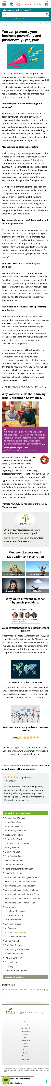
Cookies (25, 1053)
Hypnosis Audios (26, 1031)
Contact (25, 1046)
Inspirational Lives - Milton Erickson (21, 890)
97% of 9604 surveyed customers (20, 765)
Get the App (25, 1059)
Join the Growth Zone (14, 537)
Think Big (9, 966)
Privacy (25, 1050)
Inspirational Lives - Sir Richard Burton (22, 898)
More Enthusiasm (13, 920)
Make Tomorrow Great (15, 915)
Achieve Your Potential (15, 818)
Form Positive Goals (14, 856)
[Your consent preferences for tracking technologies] (46, 1081)
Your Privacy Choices (20, 1078)
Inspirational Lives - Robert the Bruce (22, 894)
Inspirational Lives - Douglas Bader (21, 877)
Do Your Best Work (13, 839)
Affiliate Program (25, 1040)
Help (25, 1043)
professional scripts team (24, 619)
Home (25, 1022)
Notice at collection (12, 1083)
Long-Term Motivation (15, 911)
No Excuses (10, 928)
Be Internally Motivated (15, 831)
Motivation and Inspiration (17, 813)
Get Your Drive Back (14, 860)
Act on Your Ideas (13, 822)
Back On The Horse (14, 826)
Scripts (25, 1034)
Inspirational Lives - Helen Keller (20, 886)
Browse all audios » (14, 977)
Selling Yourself (12, 941)
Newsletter (25, 1056)
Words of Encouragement (16, 970)
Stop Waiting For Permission (18, 949)
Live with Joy (11, 907)
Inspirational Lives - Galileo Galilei (20, 881)
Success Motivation (14, 953)
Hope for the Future (14, 873)
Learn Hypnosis (25, 1028)
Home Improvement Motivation (19, 869)
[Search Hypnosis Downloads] (47, 14)
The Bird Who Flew (13, 958)
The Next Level (12, 962)
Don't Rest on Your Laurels (17, 843)
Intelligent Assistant (17, 19)
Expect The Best (12, 852)
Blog (25, 1037)
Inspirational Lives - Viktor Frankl (20, 903)
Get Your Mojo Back (14, 864)
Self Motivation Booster (15, 937)
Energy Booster (12, 847)
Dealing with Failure (14, 835)
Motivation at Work (13, 924)
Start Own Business (14, 945)
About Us (25, 1025)
